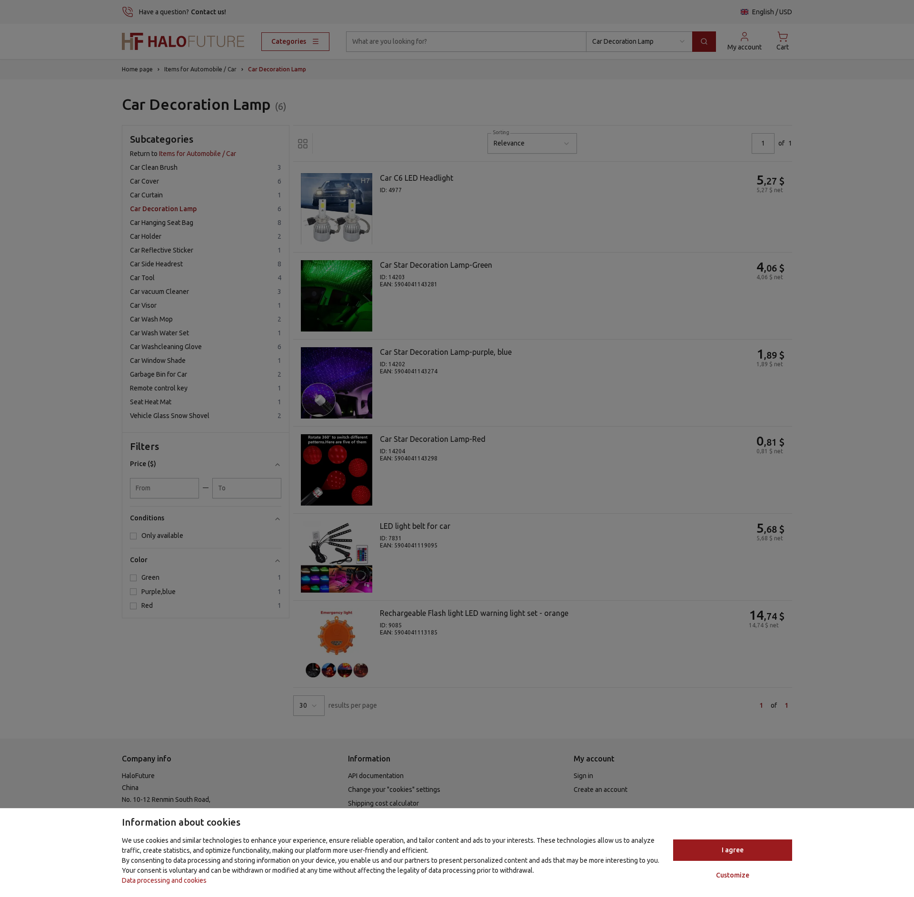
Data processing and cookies (164, 880)
